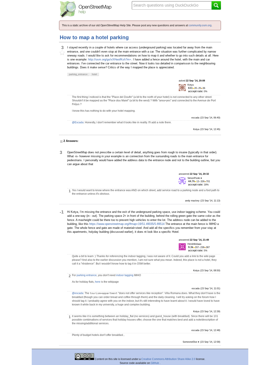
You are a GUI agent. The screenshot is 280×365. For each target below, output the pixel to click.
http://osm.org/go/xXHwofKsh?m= (109, 59)
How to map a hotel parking (94, 37)
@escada (77, 293)
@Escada (78, 122)
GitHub (155, 363)
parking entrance (87, 275)
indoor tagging (124, 275)
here (97, 281)
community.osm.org (200, 25)
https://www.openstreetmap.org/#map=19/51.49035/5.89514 (126, 224)
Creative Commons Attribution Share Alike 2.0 (168, 359)
